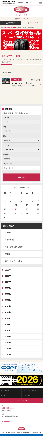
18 (16, 209)
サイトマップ (28, 395)
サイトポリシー (7, 390)
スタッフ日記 (8, 226)
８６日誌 (8, 232)
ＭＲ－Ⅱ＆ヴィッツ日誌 (13, 261)
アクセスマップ (34, 22)
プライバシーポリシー (30, 390)
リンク (4, 395)
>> (28, 187)
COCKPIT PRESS (24, 2)
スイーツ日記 (9, 240)
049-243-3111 (10, 27)
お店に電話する (12, 22)
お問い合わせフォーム (22, 18)
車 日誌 (7, 254)
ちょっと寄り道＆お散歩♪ (14, 247)
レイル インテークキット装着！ (25, 83)
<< (15, 187)
